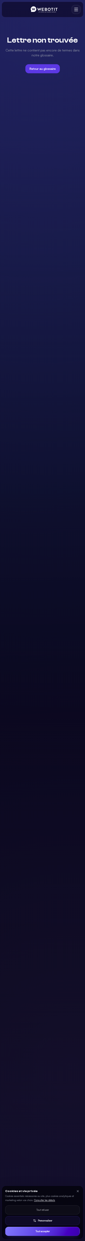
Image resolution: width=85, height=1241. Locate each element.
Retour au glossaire (43, 68)
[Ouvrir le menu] (76, 9)
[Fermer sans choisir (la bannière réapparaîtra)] (78, 1191)
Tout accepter (42, 1231)
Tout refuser (42, 1209)
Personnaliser (45, 1220)
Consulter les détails (44, 1200)
